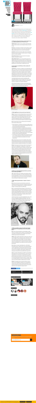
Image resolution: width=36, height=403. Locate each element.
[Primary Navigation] (4, 1)
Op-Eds (8, 11)
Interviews (8, 7)
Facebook (13, 268)
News (9, 12)
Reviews (8, 9)
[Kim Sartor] (18, 291)
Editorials (8, 8)
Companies (8, 14)
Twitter (18, 268)
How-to (8, 10)
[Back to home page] (7, 3)
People (9, 15)
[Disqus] (22, 305)
